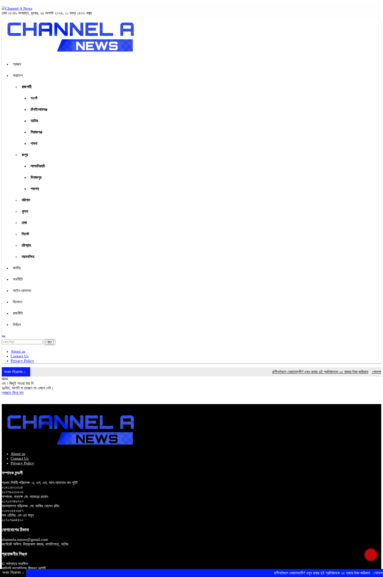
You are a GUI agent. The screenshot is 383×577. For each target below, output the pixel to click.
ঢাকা (24, 222)
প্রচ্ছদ (17, 64)
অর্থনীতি (18, 279)
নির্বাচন (17, 324)
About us (18, 351)
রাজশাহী (26, 87)
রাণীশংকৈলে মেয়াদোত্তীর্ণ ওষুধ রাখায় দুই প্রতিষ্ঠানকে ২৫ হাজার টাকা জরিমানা (311, 372)
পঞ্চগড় (35, 188)
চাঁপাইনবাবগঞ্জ (39, 109)
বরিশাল (26, 200)
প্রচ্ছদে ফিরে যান (12, 393)
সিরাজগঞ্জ (36, 132)
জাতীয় (17, 268)
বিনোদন (17, 302)
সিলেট (25, 234)
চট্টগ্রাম (26, 245)
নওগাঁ (34, 98)
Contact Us (20, 356)
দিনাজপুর (36, 177)
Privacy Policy (22, 361)
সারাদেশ (18, 75)
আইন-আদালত (22, 290)
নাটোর (34, 121)
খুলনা (25, 211)
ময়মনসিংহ (28, 256)
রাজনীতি (18, 313)
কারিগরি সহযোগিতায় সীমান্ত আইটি (24, 568)
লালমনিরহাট (38, 166)
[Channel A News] (17, 8)
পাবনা (34, 143)
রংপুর (25, 155)
